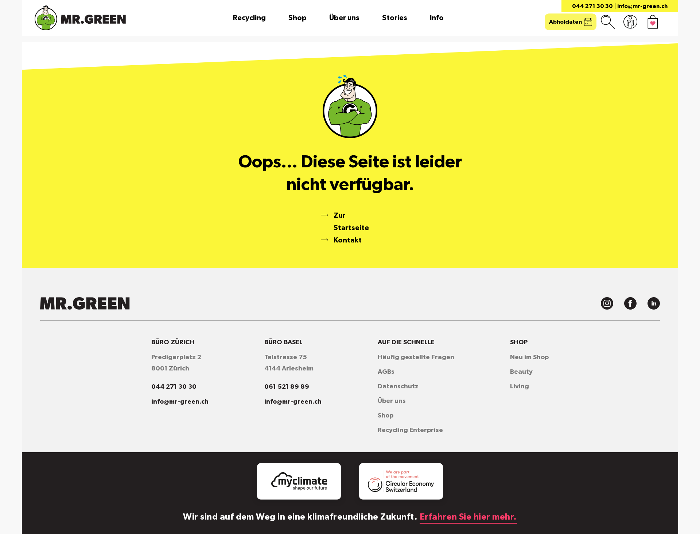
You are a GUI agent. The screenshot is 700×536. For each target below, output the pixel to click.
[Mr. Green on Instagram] (607, 303)
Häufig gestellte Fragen (416, 357)
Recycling (249, 18)
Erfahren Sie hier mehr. (468, 517)
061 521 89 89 (286, 387)
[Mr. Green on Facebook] (630, 303)
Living (519, 386)
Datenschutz (398, 386)
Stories (394, 18)
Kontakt (348, 240)
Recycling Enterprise (410, 430)
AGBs (386, 372)
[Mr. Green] (80, 17)
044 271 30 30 (592, 6)
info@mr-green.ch (642, 6)
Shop (297, 18)
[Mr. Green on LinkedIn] (654, 303)
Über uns (344, 18)
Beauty (521, 372)
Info (437, 18)
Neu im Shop (529, 357)
